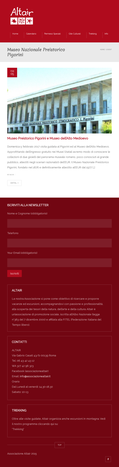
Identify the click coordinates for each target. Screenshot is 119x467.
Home (15, 34)
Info (106, 34)
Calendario (31, 34)
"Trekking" (18, 429)
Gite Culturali (75, 34)
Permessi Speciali (52, 34)
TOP (59, 445)
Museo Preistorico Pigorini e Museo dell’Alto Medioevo (47, 138)
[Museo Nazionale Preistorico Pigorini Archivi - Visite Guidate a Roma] (21, 16)
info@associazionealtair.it (35, 376)
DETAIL (13, 183)
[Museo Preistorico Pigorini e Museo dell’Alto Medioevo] (59, 100)
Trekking (93, 34)
